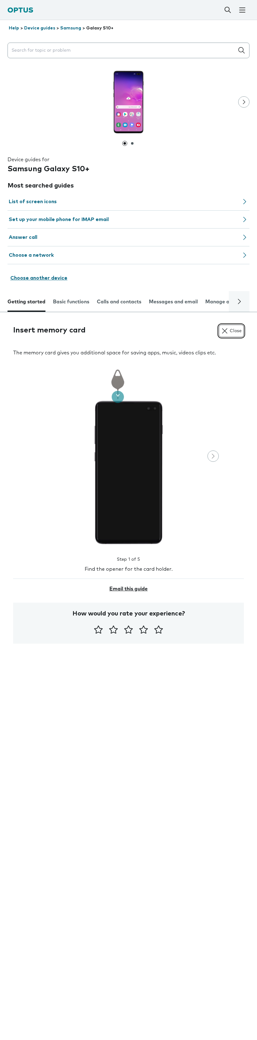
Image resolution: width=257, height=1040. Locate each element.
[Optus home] (20, 10)
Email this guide (128, 588)
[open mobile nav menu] (242, 10)
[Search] (227, 10)
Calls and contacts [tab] (119, 301)
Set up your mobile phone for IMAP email (59, 219)
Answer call (23, 237)
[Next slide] (243, 102)
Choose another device (38, 278)
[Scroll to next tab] (239, 301)
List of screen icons (33, 201)
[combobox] (122, 50)
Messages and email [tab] (173, 301)
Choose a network (31, 255)
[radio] (98, 630)
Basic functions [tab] (71, 301)
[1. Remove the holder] (128, 457)
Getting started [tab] (26, 301)
